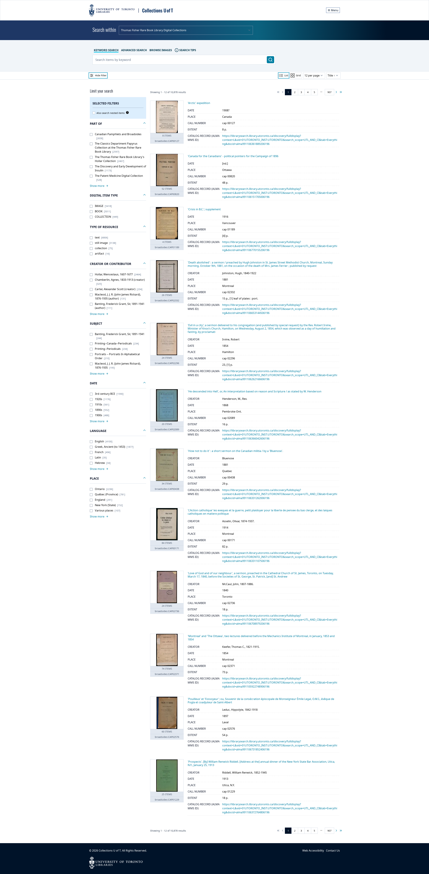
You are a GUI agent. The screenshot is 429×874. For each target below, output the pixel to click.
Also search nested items (111, 113)
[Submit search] (270, 59)
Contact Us (333, 850)
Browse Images (160, 50)
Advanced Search (134, 50)
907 (329, 92)
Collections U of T (110, 850)
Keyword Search (106, 50)
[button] (118, 124)
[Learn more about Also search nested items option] (127, 112)
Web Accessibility (313, 850)
